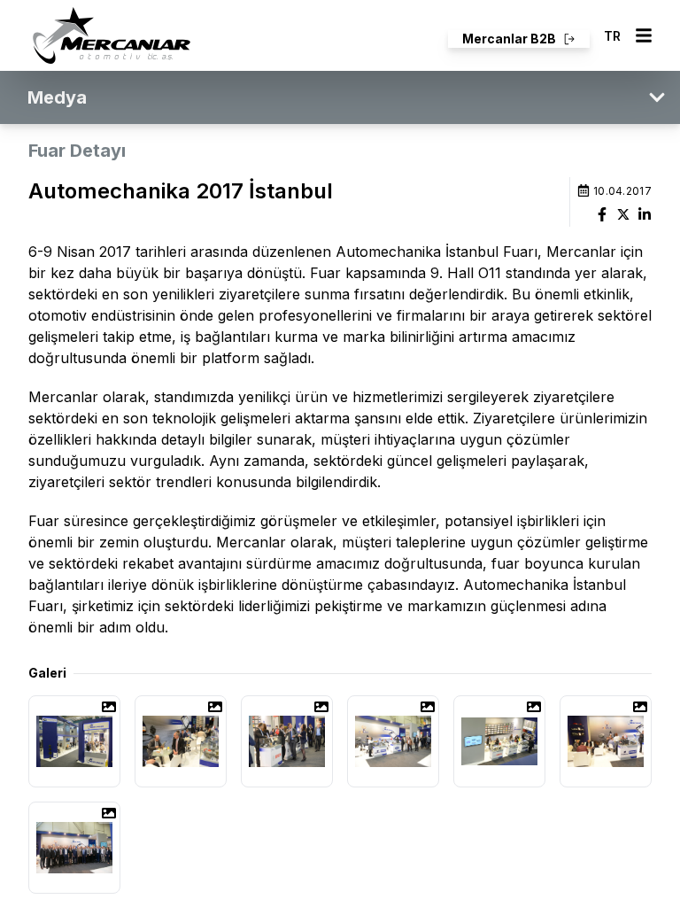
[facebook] (602, 214)
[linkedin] (645, 214)
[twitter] (623, 214)
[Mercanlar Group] (111, 35)
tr (612, 35)
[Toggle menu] (644, 35)
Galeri (47, 672)
